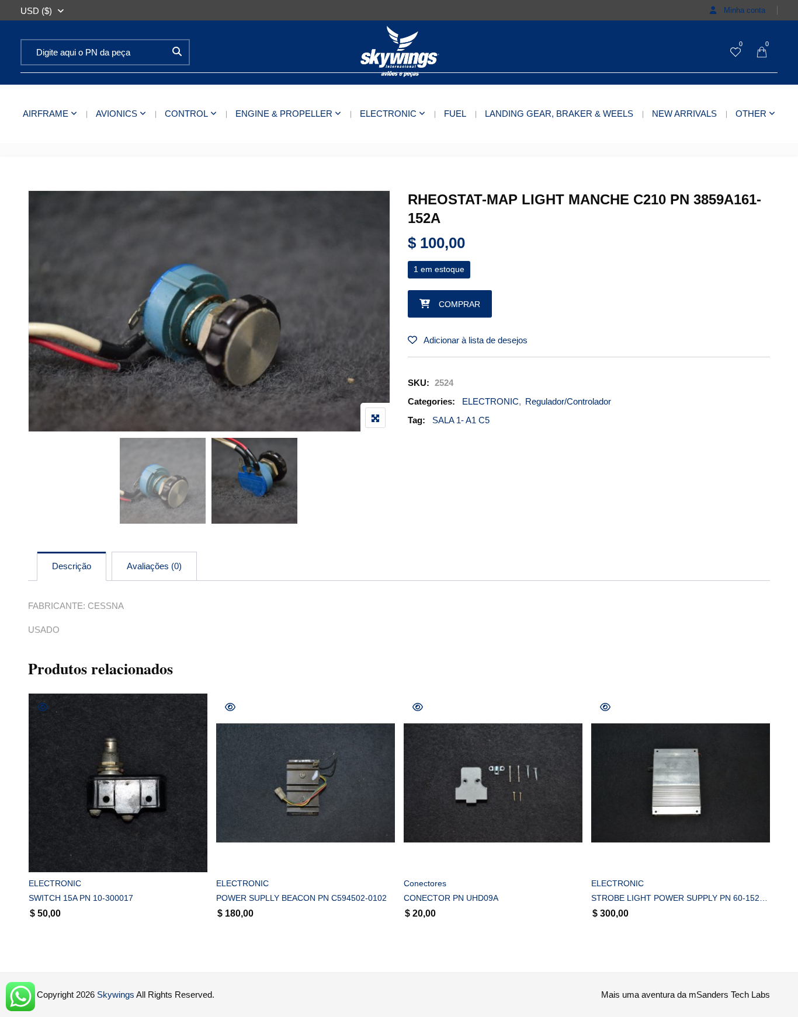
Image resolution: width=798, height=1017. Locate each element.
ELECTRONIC (388, 114)
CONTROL (186, 114)
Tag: (416, 420)
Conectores (425, 883)
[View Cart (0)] (762, 53)
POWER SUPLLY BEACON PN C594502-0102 (301, 898)
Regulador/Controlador (568, 401)
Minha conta (743, 10)
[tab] (71, 566)
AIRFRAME (45, 114)
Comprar (459, 304)
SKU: (418, 383)
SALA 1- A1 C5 (461, 420)
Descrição (71, 566)
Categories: (431, 401)
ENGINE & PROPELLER (283, 114)
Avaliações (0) (154, 566)
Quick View (43, 707)
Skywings (115, 994)
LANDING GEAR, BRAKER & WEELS (559, 114)
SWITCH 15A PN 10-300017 (81, 898)
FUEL (455, 114)
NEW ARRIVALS (684, 114)
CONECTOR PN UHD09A (451, 898)
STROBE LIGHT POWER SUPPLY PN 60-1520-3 (680, 898)
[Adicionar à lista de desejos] (50, 853)
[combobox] (36, 11)
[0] (735, 53)
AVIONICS (116, 114)
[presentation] (36, 826)
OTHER (750, 114)
